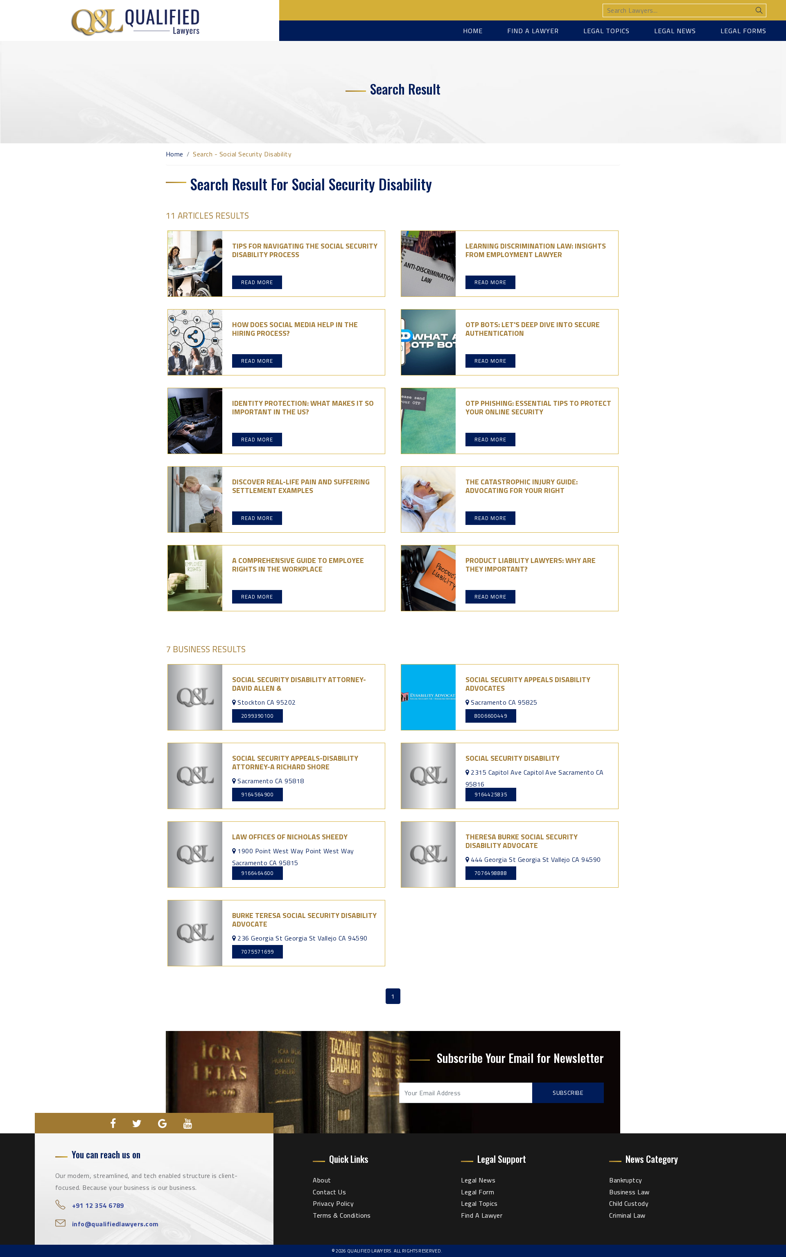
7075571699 (257, 951)
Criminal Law (627, 1215)
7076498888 (490, 873)
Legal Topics (606, 31)
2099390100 (257, 716)
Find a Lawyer (533, 31)
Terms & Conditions (342, 1215)
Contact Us (329, 1192)
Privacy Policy (333, 1203)
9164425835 (490, 794)
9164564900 (257, 794)
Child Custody (628, 1203)
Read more (257, 282)
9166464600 (257, 873)
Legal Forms (743, 31)
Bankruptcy (625, 1180)
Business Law (629, 1192)
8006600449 (490, 716)
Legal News (675, 31)
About (322, 1180)
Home (473, 31)
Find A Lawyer (481, 1215)
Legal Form (477, 1192)
